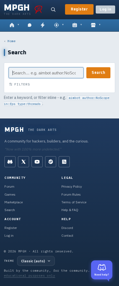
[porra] (38, 9)
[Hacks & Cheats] (59, 25)
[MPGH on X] (23, 161)
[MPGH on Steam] (50, 161)
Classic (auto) (33, 261)
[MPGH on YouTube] (37, 161)
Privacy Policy (71, 186)
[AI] (77, 25)
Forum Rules (71, 194)
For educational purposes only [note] (51, 272)
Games (9, 194)
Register (79, 9)
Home (11, 41)
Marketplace (13, 202)
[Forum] (14, 25)
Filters (22, 84)
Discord (67, 228)
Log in (105, 9)
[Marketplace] (95, 25)
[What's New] (42, 25)
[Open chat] (29, 25)
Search (98, 73)
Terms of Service (73, 202)
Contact (67, 235)
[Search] (53, 9)
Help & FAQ (69, 210)
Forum (9, 186)
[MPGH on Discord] (9, 161)
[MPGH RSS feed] (64, 161)
